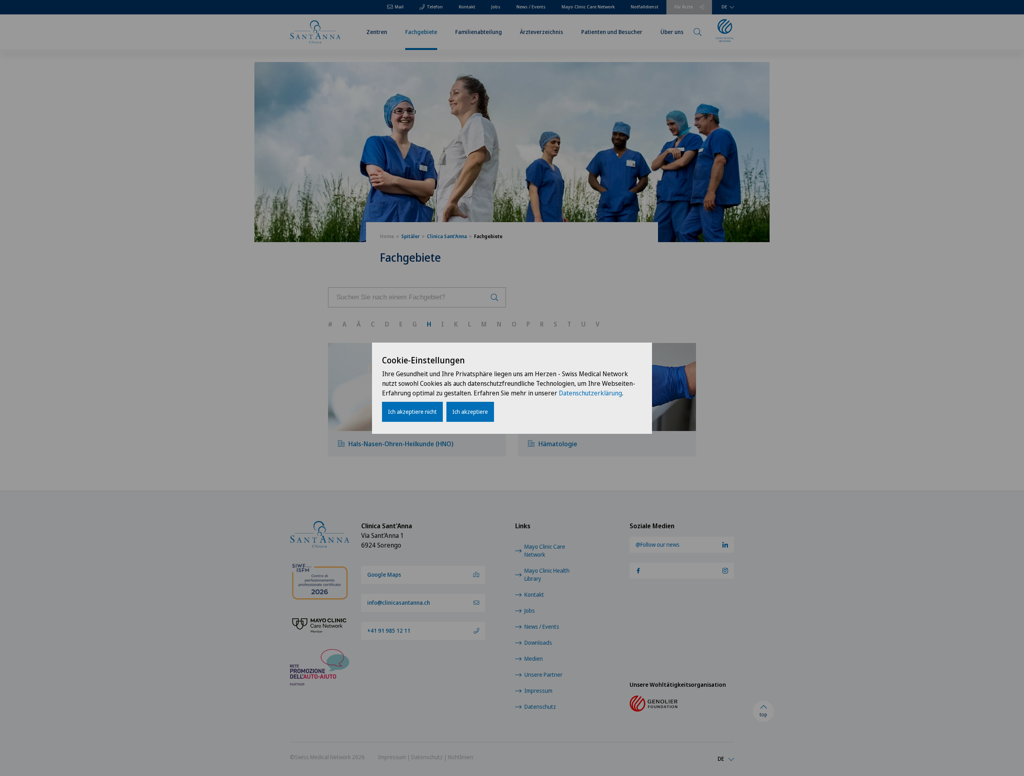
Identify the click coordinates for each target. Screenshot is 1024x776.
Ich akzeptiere (470, 411)
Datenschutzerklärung (590, 393)
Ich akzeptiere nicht (412, 411)
